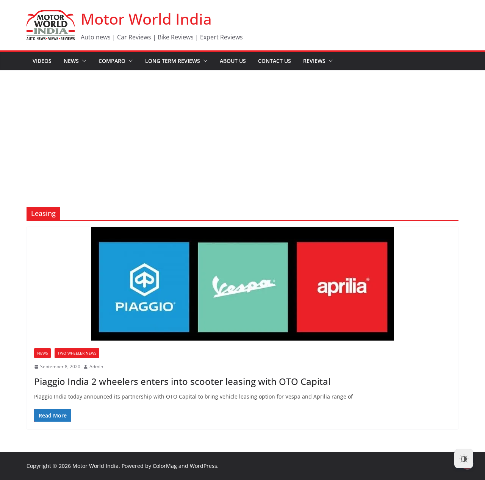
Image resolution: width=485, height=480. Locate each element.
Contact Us (274, 60)
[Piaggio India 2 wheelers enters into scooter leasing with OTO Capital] (242, 284)
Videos (42, 60)
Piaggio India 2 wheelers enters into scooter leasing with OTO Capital (182, 381)
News (71, 60)
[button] (82, 61)
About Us (233, 60)
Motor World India (146, 18)
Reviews (314, 60)
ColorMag (165, 465)
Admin (96, 366)
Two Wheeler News (77, 353)
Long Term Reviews (172, 60)
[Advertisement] (242, 127)
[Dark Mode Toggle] (464, 459)
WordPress (203, 465)
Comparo (112, 60)
